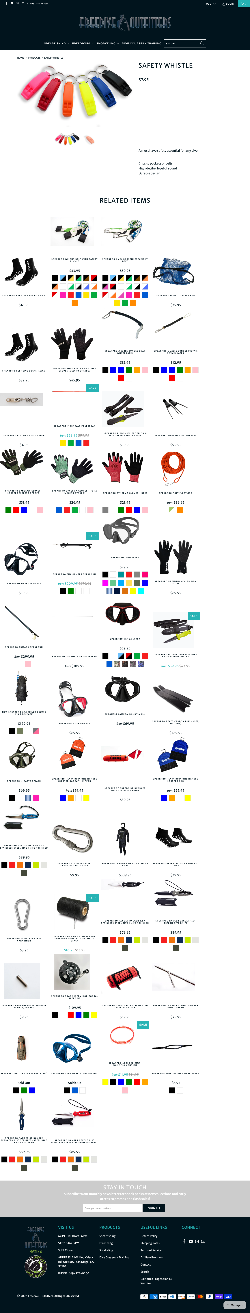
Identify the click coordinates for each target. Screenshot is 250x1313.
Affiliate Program (152, 1257)
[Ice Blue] (141, 591)
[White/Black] (78, 286)
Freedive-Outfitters (40, 1296)
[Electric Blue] (121, 370)
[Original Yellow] (129, 582)
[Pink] (144, 370)
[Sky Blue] (32, 1090)
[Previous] (23, 93)
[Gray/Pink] (36, 731)
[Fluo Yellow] (133, 591)
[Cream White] (43, 864)
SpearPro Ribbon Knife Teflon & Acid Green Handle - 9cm (125, 410)
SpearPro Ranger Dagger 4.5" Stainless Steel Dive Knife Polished (24, 822)
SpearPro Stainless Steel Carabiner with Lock (75, 840)
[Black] (55, 278)
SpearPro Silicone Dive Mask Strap (176, 1050)
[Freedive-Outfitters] (125, 22)
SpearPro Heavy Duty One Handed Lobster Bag (176, 755)
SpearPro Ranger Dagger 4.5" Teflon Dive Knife (176, 897)
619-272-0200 (79, 1273)
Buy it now (205, 131)
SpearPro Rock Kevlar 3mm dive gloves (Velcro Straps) (75, 345)
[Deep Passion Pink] (133, 664)
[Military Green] (129, 370)
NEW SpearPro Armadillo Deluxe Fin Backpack (24, 688)
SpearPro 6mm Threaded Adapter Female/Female (24, 982)
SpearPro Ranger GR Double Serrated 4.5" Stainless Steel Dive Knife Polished (24, 1115)
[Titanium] (137, 574)
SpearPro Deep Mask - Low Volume (75, 1050)
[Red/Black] (94, 278)
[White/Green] (70, 286)
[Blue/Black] (62, 278)
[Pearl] (86, 591)
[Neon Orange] (137, 370)
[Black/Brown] (86, 278)
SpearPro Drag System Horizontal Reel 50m (75, 972)
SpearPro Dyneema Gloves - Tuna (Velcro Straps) (75, 467)
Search (145, 1271)
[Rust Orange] (20, 864)
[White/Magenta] (121, 294)
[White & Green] (172, 510)
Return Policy (149, 1236)
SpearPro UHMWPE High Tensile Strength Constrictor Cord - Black (75, 913)
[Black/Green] (78, 278)
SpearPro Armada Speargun (24, 624)
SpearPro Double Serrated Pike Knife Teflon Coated (176, 631)
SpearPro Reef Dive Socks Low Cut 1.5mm (176, 840)
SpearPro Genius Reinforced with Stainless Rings (125, 982)
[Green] (94, 294)
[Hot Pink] (28, 664)
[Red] (70, 294)
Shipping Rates (150, 1243)
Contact (146, 1264)
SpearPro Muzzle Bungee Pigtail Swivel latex (176, 327)
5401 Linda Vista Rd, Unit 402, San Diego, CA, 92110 (76, 1262)
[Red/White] (55, 294)
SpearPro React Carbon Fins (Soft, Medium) (176, 698)
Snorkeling (106, 43)
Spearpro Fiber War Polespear (75, 403)
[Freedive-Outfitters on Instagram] (17, 3)
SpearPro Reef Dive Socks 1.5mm (24, 347)
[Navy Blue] (117, 591)
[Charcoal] (20, 664)
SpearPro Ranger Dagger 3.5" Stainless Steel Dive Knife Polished (125, 897)
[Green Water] (113, 582)
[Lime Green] (36, 864)
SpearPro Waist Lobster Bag (176, 272)
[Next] (128, 93)
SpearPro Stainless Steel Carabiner (24, 915)
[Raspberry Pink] (144, 574)
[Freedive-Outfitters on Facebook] (6, 3)
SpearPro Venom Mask (125, 615)
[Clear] (121, 731)
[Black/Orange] (55, 286)
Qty (141, 113)
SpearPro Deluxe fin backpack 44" (24, 1050)
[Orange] (74, 303)
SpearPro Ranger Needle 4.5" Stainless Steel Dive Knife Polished (75, 1117)
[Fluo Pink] (105, 582)
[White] (62, 286)
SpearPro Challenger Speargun (75, 551)
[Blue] (78, 294)
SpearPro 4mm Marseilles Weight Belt (125, 236)
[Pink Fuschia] (62, 294)
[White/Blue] (86, 286)
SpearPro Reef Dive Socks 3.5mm (24, 272)
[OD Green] (24, 873)
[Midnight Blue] (28, 864)
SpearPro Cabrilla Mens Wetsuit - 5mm (125, 840)
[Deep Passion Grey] (125, 664)
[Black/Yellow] (70, 278)
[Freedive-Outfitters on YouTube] (11, 3)
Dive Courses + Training (142, 43)
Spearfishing (55, 43)
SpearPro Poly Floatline (176, 469)
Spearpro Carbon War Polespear (75, 633)
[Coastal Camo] (117, 664)
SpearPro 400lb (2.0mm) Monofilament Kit (125, 1039)
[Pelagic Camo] (141, 664)
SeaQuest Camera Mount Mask (125, 691)
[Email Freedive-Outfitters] (22, 3)
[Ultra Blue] (144, 582)
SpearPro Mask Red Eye (75, 700)
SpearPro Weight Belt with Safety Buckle (75, 236)
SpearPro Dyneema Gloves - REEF (125, 469)
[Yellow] (86, 294)
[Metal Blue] (109, 591)
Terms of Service (151, 1250)
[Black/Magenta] (105, 286)
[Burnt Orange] (125, 591)
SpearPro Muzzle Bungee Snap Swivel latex (125, 327)
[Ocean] (78, 591)
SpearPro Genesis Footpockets (176, 412)
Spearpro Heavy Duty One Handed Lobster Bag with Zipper (75, 755)
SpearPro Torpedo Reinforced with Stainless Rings (125, 765)
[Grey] (105, 510)
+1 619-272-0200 (37, 3)
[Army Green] (20, 731)
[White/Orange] (94, 286)
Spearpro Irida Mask (125, 534)
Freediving (81, 43)
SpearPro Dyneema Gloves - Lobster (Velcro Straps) (24, 467)
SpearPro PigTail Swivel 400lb (24, 412)
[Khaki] (137, 582)
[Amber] (129, 731)
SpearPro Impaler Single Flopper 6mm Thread (176, 982)
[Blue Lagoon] (121, 574)
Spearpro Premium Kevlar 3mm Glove (176, 558)
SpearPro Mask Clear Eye (24, 560)
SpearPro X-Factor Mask (24, 757)
